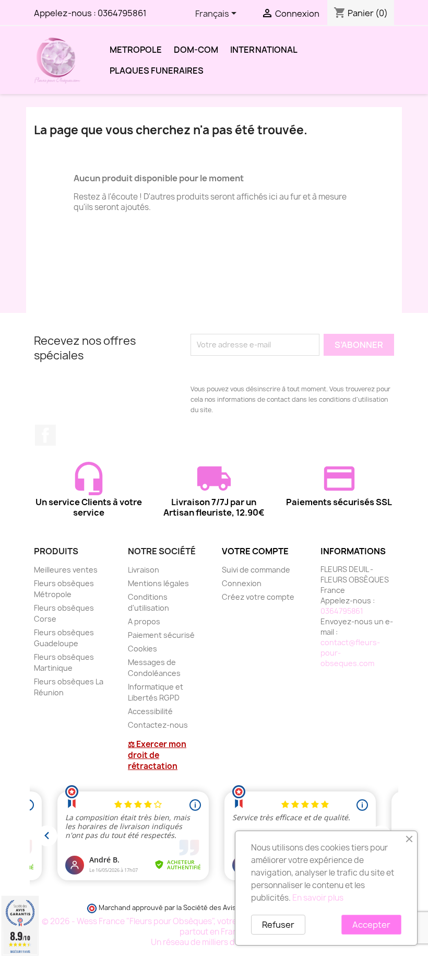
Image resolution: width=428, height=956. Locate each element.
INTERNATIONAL (264, 49)
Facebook (45, 435)
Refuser (278, 924)
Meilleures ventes (66, 570)
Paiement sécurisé (161, 635)
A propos (144, 621)
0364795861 (122, 13)
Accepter (371, 924)
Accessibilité (150, 711)
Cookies (142, 649)
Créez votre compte (258, 597)
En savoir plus (317, 897)
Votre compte (255, 551)
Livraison (143, 570)
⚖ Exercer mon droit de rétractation (157, 755)
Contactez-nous (158, 725)
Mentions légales (158, 583)
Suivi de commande (256, 570)
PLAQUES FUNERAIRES (157, 70)
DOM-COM (196, 49)
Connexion (241, 583)
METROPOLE (136, 49)
